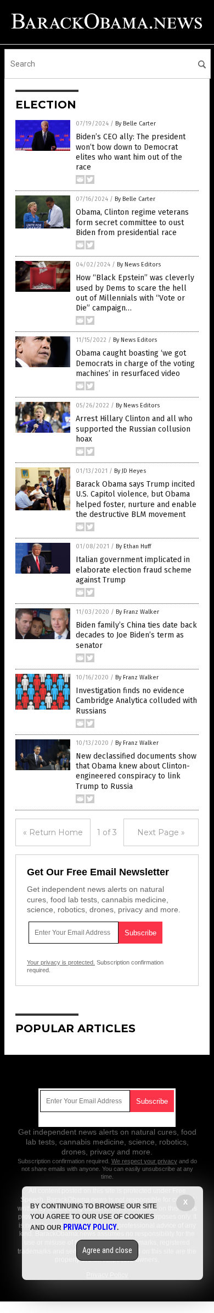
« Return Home (53, 832)
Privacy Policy (90, 1227)
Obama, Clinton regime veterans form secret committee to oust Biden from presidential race (132, 222)
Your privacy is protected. (61, 962)
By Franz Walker (137, 611)
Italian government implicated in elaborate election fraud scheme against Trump (134, 569)
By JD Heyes (130, 471)
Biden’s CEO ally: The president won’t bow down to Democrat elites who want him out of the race (130, 152)
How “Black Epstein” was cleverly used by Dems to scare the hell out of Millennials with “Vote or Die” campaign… (135, 293)
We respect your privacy (144, 1161)
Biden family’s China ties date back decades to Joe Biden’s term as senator (136, 635)
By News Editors (139, 264)
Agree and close (107, 1250)
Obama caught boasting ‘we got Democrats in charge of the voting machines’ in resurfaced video (135, 363)
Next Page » (161, 832)
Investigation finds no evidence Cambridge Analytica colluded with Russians (136, 700)
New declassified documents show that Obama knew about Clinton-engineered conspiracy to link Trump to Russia (136, 771)
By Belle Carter (135, 123)
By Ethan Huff (133, 546)
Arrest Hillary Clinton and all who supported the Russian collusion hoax (134, 428)
